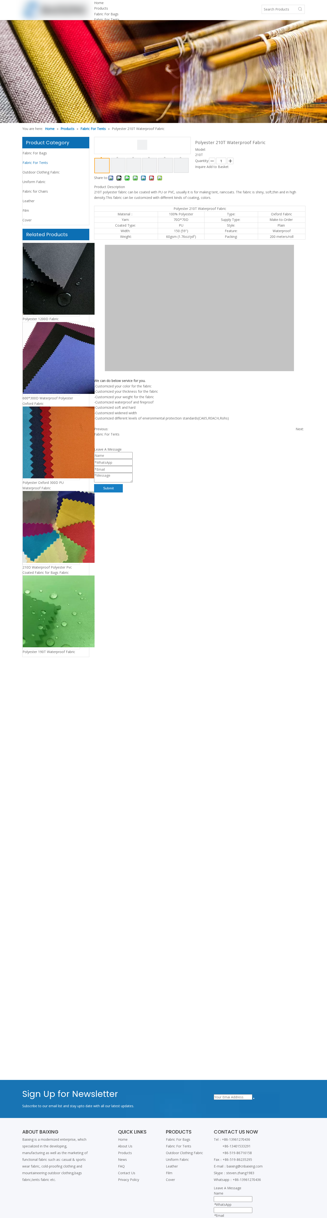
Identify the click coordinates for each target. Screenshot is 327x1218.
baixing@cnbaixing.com (245, 1166)
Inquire (200, 166)
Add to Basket (218, 166)
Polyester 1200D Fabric (41, 319)
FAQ (121, 1166)
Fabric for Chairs (35, 191)
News (122, 1159)
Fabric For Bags (106, 14)
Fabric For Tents (106, 19)
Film (26, 210)
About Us (125, 1146)
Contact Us (126, 1173)
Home (123, 1139)
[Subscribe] (253, 1098)
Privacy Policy (128, 1179)
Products (125, 1153)
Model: (200, 149)
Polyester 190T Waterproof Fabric (49, 651)
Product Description (109, 186)
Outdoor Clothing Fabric (41, 172)
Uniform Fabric (34, 181)
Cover (27, 220)
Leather (28, 201)
